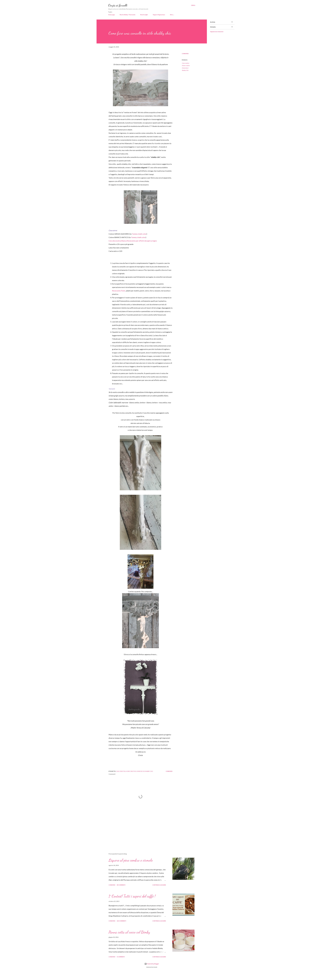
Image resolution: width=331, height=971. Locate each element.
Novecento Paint (118, 291)
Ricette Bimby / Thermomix (127, 14)
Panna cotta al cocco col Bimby (129, 932)
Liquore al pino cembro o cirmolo (131, 860)
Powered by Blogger (153, 964)
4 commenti (121, 956)
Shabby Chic (185, 70)
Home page (111, 14)
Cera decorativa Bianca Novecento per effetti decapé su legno (133, 241)
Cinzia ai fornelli (117, 5)
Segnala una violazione (216, 31)
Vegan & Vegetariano (159, 14)
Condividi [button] (185, 53)
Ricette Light (144, 14)
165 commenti (121, 921)
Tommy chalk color (139, 234)
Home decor (185, 68)
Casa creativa (185, 63)
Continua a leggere (159, 885)
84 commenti (121, 885)
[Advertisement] (138, 831)
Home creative (186, 65)
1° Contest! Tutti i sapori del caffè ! (132, 896)
